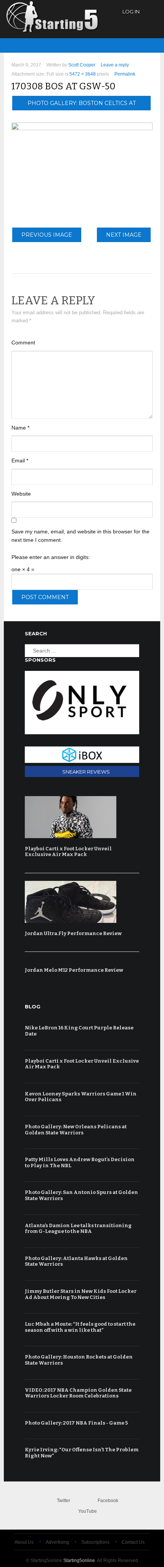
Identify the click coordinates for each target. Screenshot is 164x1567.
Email (19, 460)
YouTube (87, 1511)
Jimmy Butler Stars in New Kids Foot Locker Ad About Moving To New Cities (81, 1294)
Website (21, 494)
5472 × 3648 (82, 74)
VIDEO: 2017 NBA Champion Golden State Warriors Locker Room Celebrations (78, 1393)
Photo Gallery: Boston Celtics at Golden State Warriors (81, 105)
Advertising (57, 1542)
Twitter (63, 1500)
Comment (23, 342)
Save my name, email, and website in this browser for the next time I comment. (80, 535)
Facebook (108, 1500)
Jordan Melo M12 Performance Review (74, 970)
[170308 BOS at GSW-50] (82, 128)
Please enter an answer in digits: (50, 557)
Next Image (123, 234)
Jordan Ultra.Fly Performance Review (73, 933)
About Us (24, 1542)
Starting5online (79, 1560)
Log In (131, 11)
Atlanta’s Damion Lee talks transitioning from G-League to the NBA (78, 1228)
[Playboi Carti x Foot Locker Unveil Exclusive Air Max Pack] (80, 817)
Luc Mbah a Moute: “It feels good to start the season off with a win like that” (80, 1327)
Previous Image (46, 234)
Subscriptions (95, 1542)
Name (20, 428)
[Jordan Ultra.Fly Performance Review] (80, 902)
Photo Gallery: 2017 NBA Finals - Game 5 (76, 1423)
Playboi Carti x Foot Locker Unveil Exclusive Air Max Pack (68, 852)
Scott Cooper (81, 65)
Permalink (124, 74)
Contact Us (133, 1542)
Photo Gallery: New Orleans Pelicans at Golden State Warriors (76, 1130)
